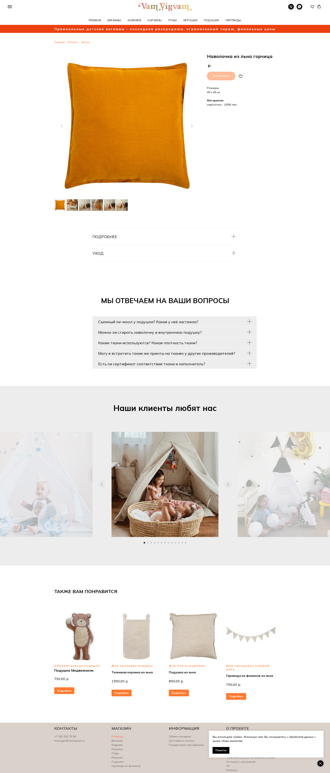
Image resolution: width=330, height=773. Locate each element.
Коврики (117, 745)
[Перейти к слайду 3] (151, 543)
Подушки (117, 761)
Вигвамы (117, 740)
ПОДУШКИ (211, 20)
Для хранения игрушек (132, 665)
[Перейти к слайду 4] (154, 543)
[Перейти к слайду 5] (158, 543)
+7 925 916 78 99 (65, 736)
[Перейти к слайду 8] (168, 543)
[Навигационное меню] (10, 6)
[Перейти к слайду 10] (175, 543)
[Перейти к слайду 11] (179, 543)
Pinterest (231, 770)
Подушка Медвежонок (74, 670)
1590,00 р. (120, 681)
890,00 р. (176, 681)
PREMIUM (95, 20)
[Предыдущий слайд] (62, 126)
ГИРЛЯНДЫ (233, 20)
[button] (312, 6)
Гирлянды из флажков (126, 766)
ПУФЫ (172, 20)
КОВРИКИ (134, 20)
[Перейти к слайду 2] (148, 543)
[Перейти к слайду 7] (165, 543)
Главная (59, 42)
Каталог (72, 42)
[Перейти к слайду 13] (185, 543)
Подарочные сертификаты (186, 745)
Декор (85, 42)
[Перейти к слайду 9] (172, 543)
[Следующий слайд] (192, 126)
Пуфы (115, 753)
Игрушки (117, 757)
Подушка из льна (182, 672)
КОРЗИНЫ (155, 20)
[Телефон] (291, 8)
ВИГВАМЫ (114, 20)
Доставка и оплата (181, 740)
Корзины (117, 749)
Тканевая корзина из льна (132, 672)
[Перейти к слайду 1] (144, 543)
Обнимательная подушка (77, 665)
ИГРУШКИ (190, 20)
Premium (117, 736)
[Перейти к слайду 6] (161, 543)
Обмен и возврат (180, 736)
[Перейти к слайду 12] (182, 543)
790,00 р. (61, 679)
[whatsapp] (299, 8)
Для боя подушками (187, 665)
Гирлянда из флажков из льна (249, 676)
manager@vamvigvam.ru (69, 740)
